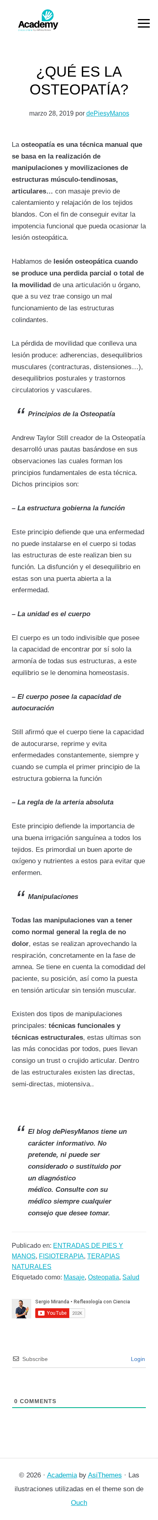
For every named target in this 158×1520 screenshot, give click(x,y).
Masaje (74, 1277)
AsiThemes (105, 1475)
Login (137, 1359)
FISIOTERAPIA (61, 1256)
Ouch (79, 1503)
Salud (130, 1277)
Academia (62, 1475)
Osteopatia (103, 1277)
